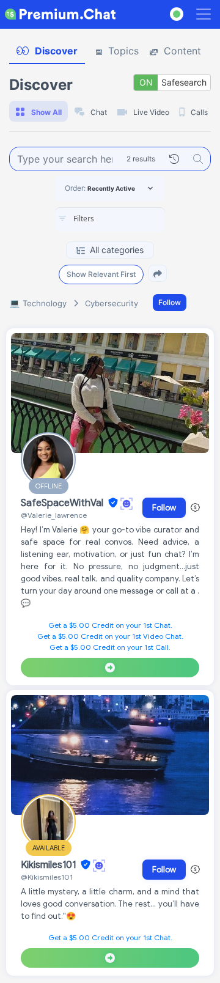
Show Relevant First (101, 274)
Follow (169, 302)
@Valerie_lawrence (54, 515)
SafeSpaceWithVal (63, 503)
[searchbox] (128, 219)
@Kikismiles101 (47, 877)
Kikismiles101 (49, 865)
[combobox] (110, 219)
